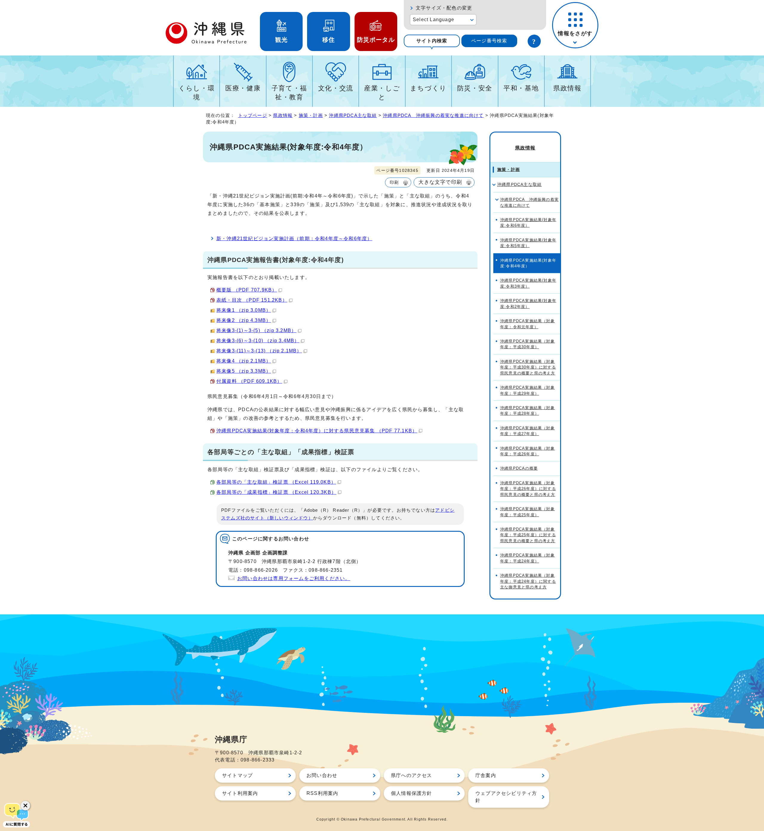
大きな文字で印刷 (440, 182)
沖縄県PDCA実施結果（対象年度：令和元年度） (527, 324)
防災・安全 (474, 88)
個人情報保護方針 (411, 793)
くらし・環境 (196, 92)
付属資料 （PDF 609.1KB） (249, 381)
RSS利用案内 (322, 793)
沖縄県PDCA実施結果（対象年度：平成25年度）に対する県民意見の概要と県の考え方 (528, 535)
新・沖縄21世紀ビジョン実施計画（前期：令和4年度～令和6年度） (294, 238)
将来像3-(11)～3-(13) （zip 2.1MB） (259, 350)
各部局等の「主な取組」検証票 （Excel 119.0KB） (276, 482)
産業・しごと (382, 92)
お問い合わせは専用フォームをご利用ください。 (293, 578)
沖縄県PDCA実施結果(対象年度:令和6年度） (528, 223)
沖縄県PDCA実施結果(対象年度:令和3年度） (528, 283)
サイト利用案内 (240, 793)
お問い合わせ (321, 775)
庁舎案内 (485, 775)
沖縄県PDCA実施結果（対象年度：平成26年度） (527, 451)
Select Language (433, 19)
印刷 (394, 182)
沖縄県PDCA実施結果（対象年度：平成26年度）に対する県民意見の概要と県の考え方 (528, 489)
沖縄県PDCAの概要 (519, 468)
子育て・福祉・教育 (289, 92)
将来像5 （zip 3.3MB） (243, 371)
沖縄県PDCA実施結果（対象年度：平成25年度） (527, 512)
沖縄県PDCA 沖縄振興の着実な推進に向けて (433, 115)
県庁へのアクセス (411, 775)
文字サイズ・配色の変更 (444, 7)
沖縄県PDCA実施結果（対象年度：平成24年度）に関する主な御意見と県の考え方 (528, 581)
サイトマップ (237, 775)
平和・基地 (521, 88)
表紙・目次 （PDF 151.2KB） (251, 300)
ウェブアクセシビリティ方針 (506, 797)
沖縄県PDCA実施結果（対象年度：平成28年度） (527, 411)
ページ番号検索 (489, 40)
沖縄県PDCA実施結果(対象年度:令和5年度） (528, 243)
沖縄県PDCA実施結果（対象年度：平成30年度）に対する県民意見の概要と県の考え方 (528, 367)
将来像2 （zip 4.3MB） (243, 320)
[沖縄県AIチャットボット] (16, 814)
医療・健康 (243, 88)
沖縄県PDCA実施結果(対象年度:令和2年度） (528, 303)
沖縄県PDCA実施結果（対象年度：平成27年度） (527, 431)
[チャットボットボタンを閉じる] (25, 805)
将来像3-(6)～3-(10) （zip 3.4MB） (257, 340)
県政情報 (567, 88)
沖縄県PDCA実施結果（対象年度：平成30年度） (527, 344)
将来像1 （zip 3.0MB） (243, 310)
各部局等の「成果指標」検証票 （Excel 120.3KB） (276, 492)
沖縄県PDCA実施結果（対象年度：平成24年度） (527, 558)
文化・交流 (335, 88)
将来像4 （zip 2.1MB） (243, 360)
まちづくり (428, 88)
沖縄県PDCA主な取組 (353, 115)
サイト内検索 (431, 40)
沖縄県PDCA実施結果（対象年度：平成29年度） (527, 390)
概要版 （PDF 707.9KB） (246, 289)
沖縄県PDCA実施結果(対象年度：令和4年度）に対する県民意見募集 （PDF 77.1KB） (316, 430)
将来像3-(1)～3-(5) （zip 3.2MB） (256, 330)
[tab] (432, 41)
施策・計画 (311, 115)
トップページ (252, 115)
